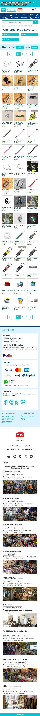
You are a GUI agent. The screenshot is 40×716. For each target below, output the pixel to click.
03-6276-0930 (27, 664)
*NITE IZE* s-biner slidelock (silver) (6, 71)
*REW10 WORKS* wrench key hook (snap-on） (19, 105)
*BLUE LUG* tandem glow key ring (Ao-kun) (7, 226)
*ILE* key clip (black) (19, 274)
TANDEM (7, 636)
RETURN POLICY (8, 416)
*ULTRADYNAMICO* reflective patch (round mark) (7, 123)
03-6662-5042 (28, 477)
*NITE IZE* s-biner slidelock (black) (18, 71)
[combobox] (17, 22)
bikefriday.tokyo (7, 662)
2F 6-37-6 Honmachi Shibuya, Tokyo (14, 691)
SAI (15, 636)
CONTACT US (7, 422)
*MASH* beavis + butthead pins (18, 208)
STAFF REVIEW (27, 449)
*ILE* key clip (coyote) (19, 258)
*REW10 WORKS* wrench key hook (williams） (6, 105)
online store (6, 689)
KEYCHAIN (7, 39)
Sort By (28, 47)
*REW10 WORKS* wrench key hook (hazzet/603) (6, 191)
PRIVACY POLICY (28, 416)
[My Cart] (36, 10)
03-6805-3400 (28, 503)
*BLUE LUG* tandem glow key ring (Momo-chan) (32, 208)
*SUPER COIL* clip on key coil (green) (19, 242)
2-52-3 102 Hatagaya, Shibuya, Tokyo (14, 638)
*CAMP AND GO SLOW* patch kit (5, 87)
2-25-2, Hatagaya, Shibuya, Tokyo (13, 610)
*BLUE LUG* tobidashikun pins (5, 308)
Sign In (33, 10)
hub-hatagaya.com (8, 607)
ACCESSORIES (11, 25)
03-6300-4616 (27, 583)
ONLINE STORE (15, 446)
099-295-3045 (32, 556)
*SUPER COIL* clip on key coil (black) (32, 157)
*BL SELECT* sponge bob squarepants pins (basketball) (32, 123)
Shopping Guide (23, 385)
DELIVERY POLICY (9, 413)
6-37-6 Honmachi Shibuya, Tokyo (13, 664)
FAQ (23, 419)
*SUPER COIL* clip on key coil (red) (32, 190)
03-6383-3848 (30, 638)
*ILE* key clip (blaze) (6, 274)
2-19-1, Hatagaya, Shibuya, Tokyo (13, 583)
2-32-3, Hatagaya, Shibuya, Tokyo (13, 477)
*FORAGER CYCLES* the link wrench (32, 308)
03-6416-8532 (27, 530)
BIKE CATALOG (11, 449)
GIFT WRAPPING (8, 419)
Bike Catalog (19, 474)
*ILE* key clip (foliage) (32, 70)
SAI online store (22, 636)
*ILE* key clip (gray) (32, 258)
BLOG (26, 446)
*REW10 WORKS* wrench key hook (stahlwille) (31, 88)
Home (3, 25)
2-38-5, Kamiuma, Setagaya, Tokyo (13, 503)
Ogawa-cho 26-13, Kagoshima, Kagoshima (15, 556)
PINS (24, 35)
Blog (12, 474)
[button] (36, 2)
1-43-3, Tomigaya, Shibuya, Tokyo (13, 530)
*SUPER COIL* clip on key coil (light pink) (7, 157)
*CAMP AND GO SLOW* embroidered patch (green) (19, 123)
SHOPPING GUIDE (28, 413)
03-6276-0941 (29, 691)
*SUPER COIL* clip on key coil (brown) (19, 157)
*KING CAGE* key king (19, 173)
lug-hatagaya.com (8, 581)
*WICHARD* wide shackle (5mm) (18, 190)
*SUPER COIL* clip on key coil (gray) (7, 140)
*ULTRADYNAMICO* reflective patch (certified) (32, 105)
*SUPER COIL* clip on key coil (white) (19, 140)
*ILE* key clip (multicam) (30, 242)
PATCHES (7, 35)
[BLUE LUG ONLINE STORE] (20, 10)
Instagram (6, 474)
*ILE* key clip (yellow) (7, 258)
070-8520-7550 (28, 610)
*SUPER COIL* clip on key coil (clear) (32, 140)
